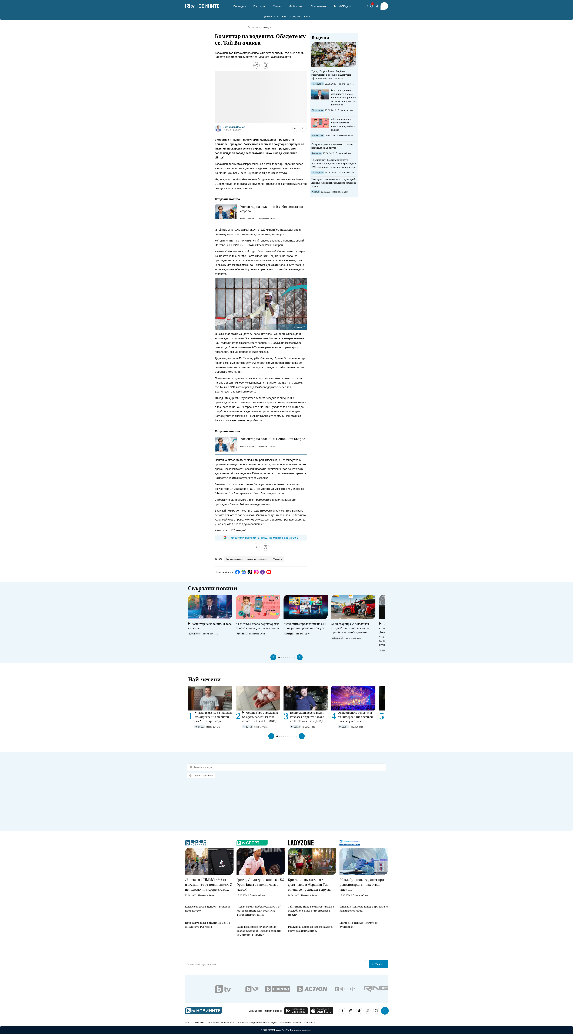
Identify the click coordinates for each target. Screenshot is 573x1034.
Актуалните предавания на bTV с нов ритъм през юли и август (305, 626)
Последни (239, 6)
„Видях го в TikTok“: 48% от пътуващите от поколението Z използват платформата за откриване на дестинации (208, 884)
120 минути (266, 27)
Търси (378, 964)
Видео (307, 16)
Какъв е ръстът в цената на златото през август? (208, 908)
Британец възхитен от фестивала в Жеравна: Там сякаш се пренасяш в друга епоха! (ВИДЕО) (309, 884)
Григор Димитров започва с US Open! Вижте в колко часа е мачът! (260, 884)
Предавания (318, 6)
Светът (277, 6)
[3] (371, 6)
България (259, 6)
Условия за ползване (290, 1022)
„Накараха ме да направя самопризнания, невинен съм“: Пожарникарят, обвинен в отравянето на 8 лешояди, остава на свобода (213, 717)
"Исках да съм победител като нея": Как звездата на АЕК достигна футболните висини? (259, 910)
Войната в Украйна (291, 16)
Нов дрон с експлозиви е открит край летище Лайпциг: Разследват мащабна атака (333, 182)
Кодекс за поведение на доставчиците (257, 1022)
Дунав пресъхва (271, 16)
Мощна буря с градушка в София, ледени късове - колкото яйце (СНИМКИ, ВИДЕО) (260, 717)
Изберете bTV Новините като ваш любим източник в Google (263, 537)
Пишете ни (309, 1022)
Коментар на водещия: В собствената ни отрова (271, 208)
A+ (303, 128)
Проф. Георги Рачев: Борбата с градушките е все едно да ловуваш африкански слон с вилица (331, 74)
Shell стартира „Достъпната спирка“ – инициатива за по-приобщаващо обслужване (350, 628)
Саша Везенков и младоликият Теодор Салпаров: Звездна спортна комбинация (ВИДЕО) (259, 931)
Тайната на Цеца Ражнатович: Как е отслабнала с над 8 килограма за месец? (311, 910)
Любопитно (296, 6)
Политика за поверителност (221, 1022)
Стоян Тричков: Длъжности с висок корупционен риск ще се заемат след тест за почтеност (343, 97)
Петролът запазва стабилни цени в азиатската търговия (207, 925)
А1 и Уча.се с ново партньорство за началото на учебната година (343, 124)
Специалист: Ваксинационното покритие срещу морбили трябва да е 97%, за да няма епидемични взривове (333, 163)
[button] (273, 657)
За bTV (188, 1022)
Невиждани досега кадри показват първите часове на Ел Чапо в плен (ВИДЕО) (308, 717)
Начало (254, 27)
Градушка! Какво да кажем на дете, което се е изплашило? (310, 929)
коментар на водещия (257, 559)
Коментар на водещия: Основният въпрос (272, 439)
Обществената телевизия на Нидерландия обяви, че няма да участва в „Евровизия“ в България (355, 717)
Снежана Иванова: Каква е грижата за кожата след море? (363, 908)
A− (295, 128)
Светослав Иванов (234, 127)
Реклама (199, 1022)
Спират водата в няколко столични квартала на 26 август (332, 145)
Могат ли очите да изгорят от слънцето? (358, 925)
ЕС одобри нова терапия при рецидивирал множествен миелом (361, 884)
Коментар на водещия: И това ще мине (210, 626)
